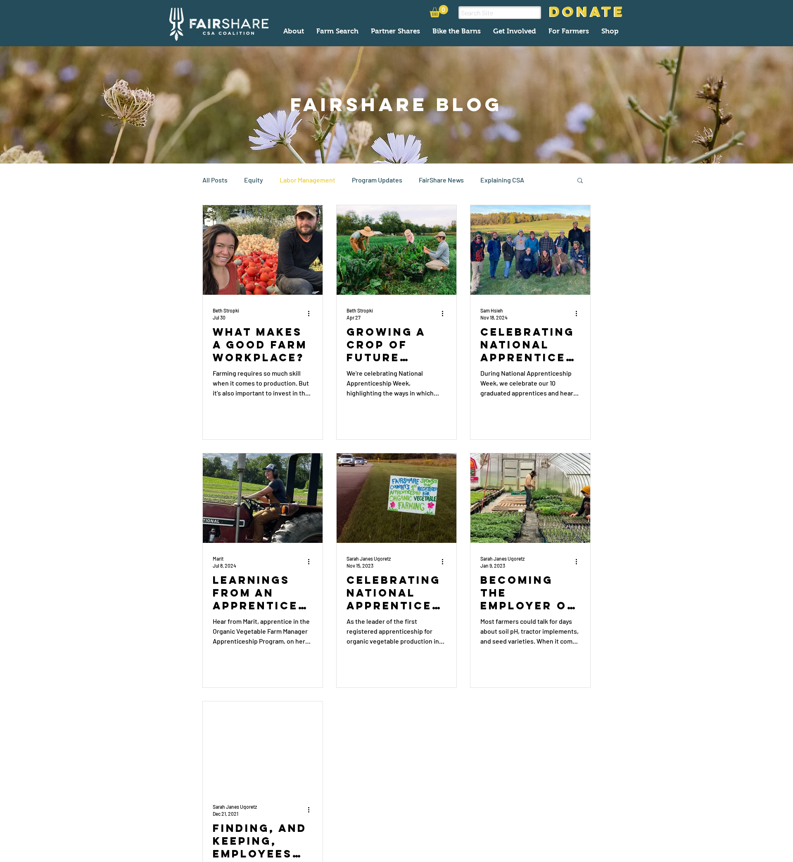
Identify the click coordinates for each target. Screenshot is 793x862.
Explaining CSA (502, 180)
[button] (439, 11)
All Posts (215, 180)
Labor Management (307, 180)
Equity (253, 180)
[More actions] (311, 313)
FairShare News (441, 180)
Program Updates (377, 180)
